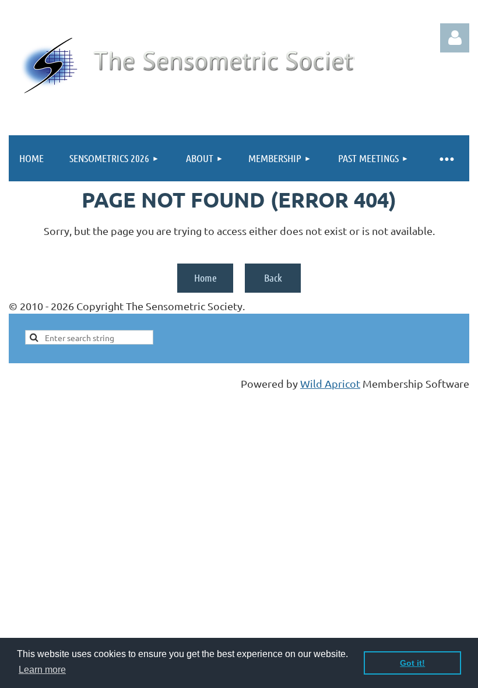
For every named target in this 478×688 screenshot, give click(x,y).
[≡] (446, 158)
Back (273, 277)
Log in (454, 37)
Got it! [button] (412, 663)
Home (205, 277)
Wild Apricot (330, 383)
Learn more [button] (42, 670)
